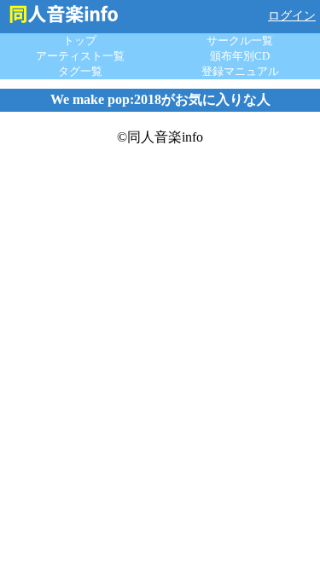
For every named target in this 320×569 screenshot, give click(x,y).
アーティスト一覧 (80, 55)
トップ (79, 40)
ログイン (292, 15)
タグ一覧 (80, 71)
